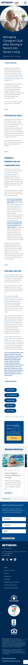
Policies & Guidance (10, 585)
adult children (11, 390)
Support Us (7, 576)
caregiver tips (10, 400)
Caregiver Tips (17, 456)
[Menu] (25, 3)
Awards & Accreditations (12, 582)
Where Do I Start (9, 570)
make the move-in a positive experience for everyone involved (13, 299)
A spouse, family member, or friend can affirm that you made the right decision (14, 321)
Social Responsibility (10, 588)
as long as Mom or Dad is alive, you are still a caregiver (14, 338)
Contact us (14, 368)
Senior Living (10, 410)
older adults (10, 405)
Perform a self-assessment (12, 243)
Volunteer (7, 579)
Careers (6, 573)
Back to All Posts (11, 63)
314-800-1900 (6, 555)
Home (6, 567)
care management (12, 395)
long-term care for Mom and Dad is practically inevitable (13, 172)
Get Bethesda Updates (8, 538)
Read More (8, 493)
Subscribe (14, 438)
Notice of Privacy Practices (9, 658)
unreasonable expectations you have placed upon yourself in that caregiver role (13, 78)
